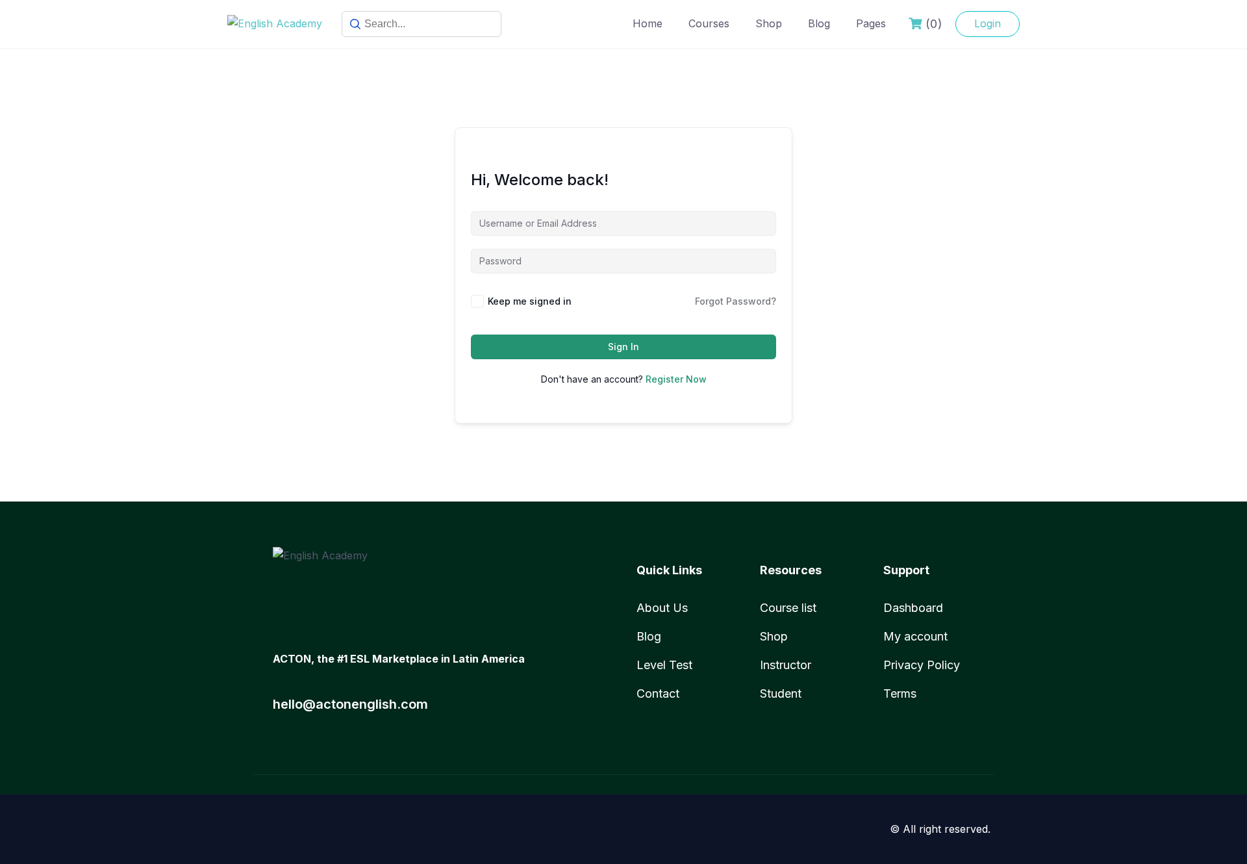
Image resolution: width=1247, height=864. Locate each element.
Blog (819, 23)
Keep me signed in (530, 301)
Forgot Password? (735, 301)
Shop (768, 23)
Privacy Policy (921, 665)
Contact (657, 693)
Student (780, 693)
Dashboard (913, 608)
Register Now (676, 379)
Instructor (785, 665)
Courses (708, 23)
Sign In (623, 346)
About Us (662, 608)
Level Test (664, 665)
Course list (788, 608)
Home (647, 23)
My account (915, 636)
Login (987, 23)
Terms (899, 693)
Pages (871, 23)
